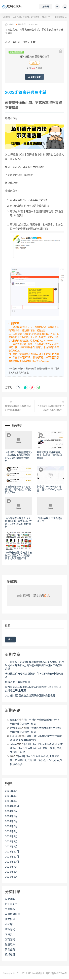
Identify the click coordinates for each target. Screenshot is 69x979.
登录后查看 (35, 77)
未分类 (9, 934)
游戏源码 (10, 939)
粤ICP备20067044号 (56, 973)
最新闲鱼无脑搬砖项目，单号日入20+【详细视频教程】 (49, 455)
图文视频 (10, 919)
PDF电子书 (11, 904)
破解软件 (10, 944)
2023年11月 (12, 856)
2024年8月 (11, 811)
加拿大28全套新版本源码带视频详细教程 (18, 408)
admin (13, 720)
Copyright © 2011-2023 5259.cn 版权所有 (24, 973)
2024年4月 (11, 831)
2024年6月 (11, 821)
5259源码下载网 (21, 17)
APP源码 (10, 899)
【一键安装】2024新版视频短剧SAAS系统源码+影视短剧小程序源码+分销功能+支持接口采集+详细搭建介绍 (34, 665)
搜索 (7, 625)
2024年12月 (12, 806)
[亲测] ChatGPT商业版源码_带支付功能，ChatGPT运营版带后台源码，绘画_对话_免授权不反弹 (36, 748)
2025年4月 (11, 796)
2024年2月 (11, 841)
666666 (14, 736)
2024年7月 (11, 816)
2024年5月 (11, 826)
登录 (46, 595)
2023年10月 (12, 862)
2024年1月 (11, 846)
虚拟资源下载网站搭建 (17, 682)
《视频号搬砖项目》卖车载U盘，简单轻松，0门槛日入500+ (18, 490)
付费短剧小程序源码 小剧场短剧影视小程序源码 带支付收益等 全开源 (33, 689)
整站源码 (10, 929)
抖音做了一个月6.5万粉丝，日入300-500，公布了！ (49, 490)
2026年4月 (11, 791)
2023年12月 (12, 851)
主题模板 (10, 909)
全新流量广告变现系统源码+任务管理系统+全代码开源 (34, 675)
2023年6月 (11, 872)
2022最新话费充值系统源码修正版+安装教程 (30, 695)
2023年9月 (11, 867)
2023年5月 (11, 877)
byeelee (14, 728)
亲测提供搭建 (12, 914)
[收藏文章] (18, 387)
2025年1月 (11, 801)
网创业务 (46, 17)
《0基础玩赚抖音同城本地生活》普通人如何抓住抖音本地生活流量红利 (18, 556)
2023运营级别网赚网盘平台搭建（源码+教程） (51, 408)
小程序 (9, 924)
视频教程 (10, 954)
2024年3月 (11, 836)
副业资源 (35, 17)
